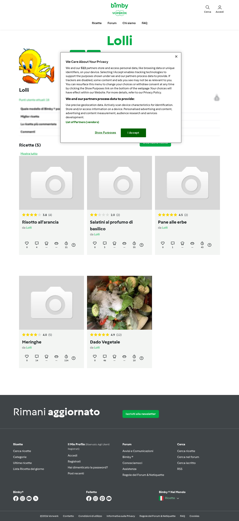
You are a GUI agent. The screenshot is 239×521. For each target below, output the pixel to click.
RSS (179, 469)
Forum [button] (112, 23)
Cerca (181, 444)
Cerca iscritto (186, 463)
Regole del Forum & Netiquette (143, 475)
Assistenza (129, 469)
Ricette (18, 444)
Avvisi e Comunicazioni (137, 451)
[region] (120, 97)
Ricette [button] (97, 23)
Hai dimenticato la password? (88, 467)
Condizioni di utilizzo (90, 516)
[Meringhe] (51, 303)
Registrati (74, 461)
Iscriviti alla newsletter (141, 414)
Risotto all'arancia (40, 222)
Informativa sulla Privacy (121, 516)
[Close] (176, 56)
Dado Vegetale (105, 342)
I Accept (133, 132)
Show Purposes (105, 132)
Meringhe (31, 342)
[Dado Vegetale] (119, 302)
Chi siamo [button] (129, 23)
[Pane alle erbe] (187, 183)
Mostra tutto (29, 153)
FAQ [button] (144, 23)
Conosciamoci (132, 463)
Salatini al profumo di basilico (111, 225)
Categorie (20, 457)
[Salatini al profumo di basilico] (119, 183)
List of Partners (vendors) (82, 122)
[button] (207, 9)
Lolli (29, 227)
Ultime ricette (22, 463)
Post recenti (76, 473)
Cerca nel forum (188, 457)
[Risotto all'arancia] (51, 183)
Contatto (68, 516)
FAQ (182, 516)
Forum (126, 444)
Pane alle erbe (172, 222)
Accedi (72, 455)
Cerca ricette (22, 451)
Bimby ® (127, 457)
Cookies (194, 516)
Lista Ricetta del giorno (28, 469)
